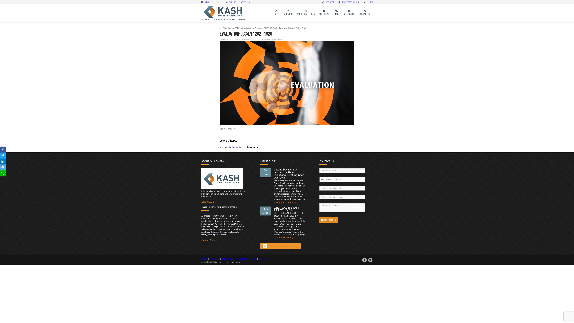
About (288, 14)
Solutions (324, 14)
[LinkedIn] (3, 161)
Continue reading (286, 202)
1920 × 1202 (272, 39)
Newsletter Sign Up (350, 2)
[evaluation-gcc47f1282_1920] (287, 83)
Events (370, 2)
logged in (236, 147)
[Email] (3, 167)
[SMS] (3, 173)
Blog (336, 14)
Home (276, 14)
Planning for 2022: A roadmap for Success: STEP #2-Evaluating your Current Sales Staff (263, 28)
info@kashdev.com (212, 2)
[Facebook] (3, 150)
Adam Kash (227, 39)
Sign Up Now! (208, 240)
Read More (206, 201)
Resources (349, 14)
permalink (235, 129)
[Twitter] (3, 156)
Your (306, 14)
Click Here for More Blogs (283, 246)
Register (330, 2)
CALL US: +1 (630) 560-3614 (239, 2)
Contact (364, 14)
